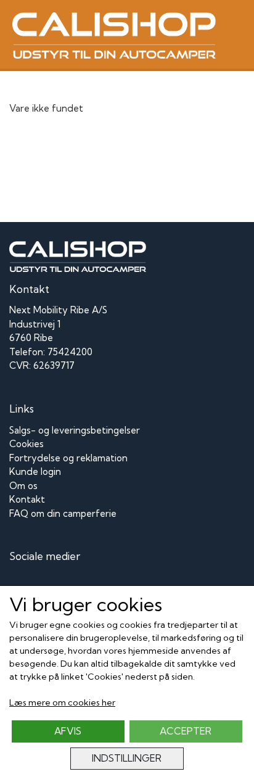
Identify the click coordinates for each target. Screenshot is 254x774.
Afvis (67, 731)
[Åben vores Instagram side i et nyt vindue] (47, 585)
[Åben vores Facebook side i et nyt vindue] (20, 585)
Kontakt (27, 499)
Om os (23, 486)
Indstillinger (127, 758)
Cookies (26, 444)
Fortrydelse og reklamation (68, 458)
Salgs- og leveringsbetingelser (74, 430)
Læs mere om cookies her (62, 702)
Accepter (185, 731)
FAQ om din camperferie (63, 513)
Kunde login (35, 471)
